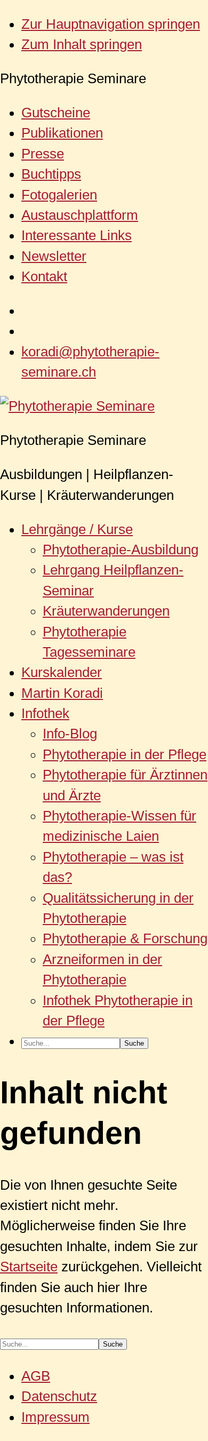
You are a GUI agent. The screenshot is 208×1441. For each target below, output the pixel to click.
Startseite (29, 1266)
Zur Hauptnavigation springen (110, 24)
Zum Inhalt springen (81, 44)
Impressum (55, 1417)
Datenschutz (59, 1396)
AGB (35, 1375)
